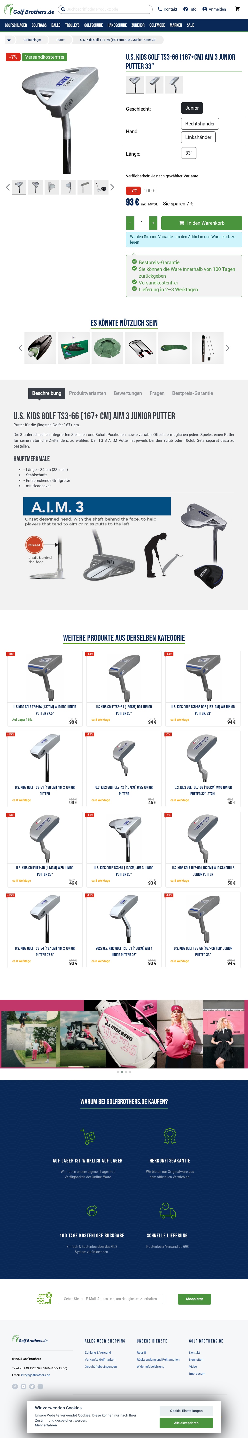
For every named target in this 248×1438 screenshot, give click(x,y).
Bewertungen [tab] (128, 393)
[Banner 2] (122, 1072)
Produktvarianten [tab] (87, 393)
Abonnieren (194, 1299)
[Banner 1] (118, 1072)
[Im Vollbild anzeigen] (11, 70)
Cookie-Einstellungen (186, 1411)
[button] (11, 120)
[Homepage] (29, 9)
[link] (92, 1230)
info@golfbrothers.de (35, 1375)
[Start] (10, 40)
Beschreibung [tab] (46, 393)
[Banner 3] (126, 1072)
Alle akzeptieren (186, 1423)
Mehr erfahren (46, 1425)
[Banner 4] (130, 1072)
